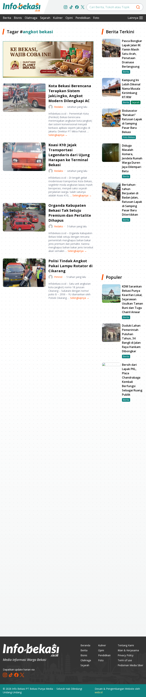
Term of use (125, 660)
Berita (7, 18)
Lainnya (133, 18)
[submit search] (138, 7)
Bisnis (18, 18)
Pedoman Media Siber (130, 665)
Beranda (85, 645)
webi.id (99, 692)
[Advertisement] (48, 330)
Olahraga (31, 18)
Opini (69, 18)
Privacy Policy (125, 655)
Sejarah (45, 18)
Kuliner (58, 18)
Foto (96, 18)
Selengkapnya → (57, 135)
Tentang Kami (126, 645)
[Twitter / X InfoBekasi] (82, 7)
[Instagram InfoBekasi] (65, 7)
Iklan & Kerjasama (128, 650)
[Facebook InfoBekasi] (77, 7)
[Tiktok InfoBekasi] (71, 7)
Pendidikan (82, 18)
